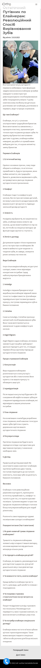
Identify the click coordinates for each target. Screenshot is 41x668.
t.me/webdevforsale (31, 663)
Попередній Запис (21, 650)
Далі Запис (20, 655)
